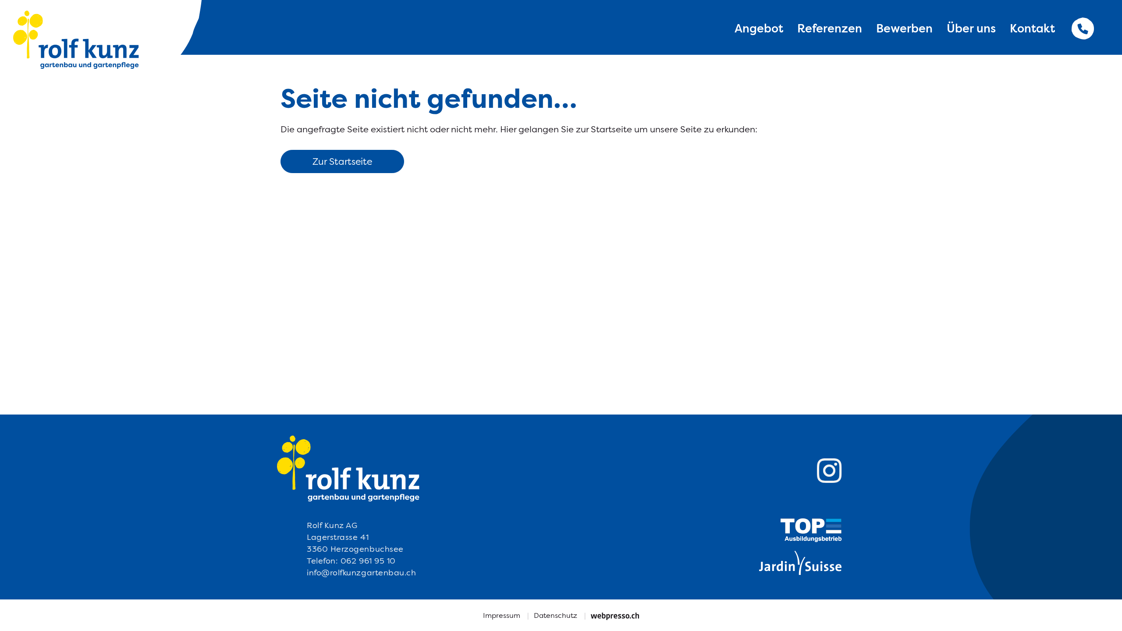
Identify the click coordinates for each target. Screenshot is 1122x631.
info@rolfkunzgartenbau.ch (361, 572)
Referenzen (829, 28)
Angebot (759, 28)
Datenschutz (555, 615)
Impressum (501, 615)
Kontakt (1032, 28)
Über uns (971, 28)
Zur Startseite (342, 161)
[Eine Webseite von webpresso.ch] (615, 615)
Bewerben (904, 28)
